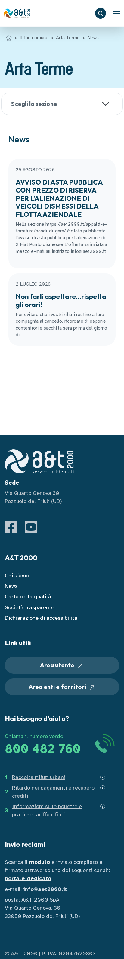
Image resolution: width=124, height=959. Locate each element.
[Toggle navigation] (116, 13)
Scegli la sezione (34, 103)
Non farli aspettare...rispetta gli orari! (61, 300)
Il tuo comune (33, 38)
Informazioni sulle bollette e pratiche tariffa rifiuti (47, 810)
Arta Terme (68, 38)
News (93, 38)
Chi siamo (17, 575)
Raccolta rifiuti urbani (38, 777)
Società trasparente (29, 607)
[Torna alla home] (9, 37)
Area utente (58, 665)
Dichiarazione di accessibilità (41, 618)
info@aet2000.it (45, 889)
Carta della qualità (28, 596)
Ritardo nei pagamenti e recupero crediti (53, 791)
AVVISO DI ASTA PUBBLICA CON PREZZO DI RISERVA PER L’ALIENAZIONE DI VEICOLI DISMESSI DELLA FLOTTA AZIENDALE (59, 198)
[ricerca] (100, 13)
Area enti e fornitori (58, 687)
